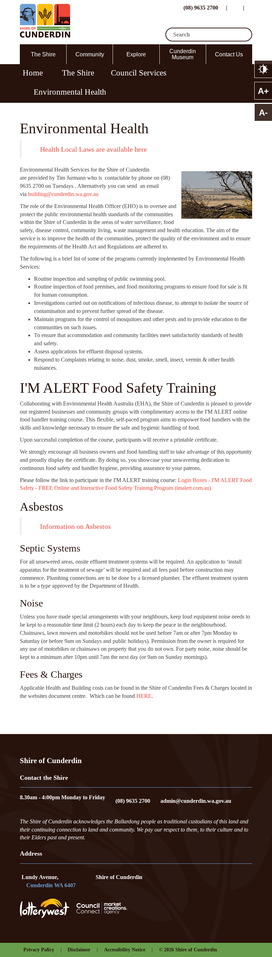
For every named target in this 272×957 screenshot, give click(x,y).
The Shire (43, 54)
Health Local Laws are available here (93, 149)
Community (89, 54)
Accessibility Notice (124, 949)
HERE (144, 696)
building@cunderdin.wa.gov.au (63, 194)
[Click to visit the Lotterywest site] (48, 908)
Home (33, 72)
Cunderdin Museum (182, 54)
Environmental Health (70, 91)
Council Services (138, 72)
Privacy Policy (38, 949)
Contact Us (229, 54)
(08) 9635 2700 (200, 8)
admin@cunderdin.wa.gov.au (195, 801)
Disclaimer (79, 949)
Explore (136, 54)
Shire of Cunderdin (119, 877)
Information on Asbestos (75, 526)
